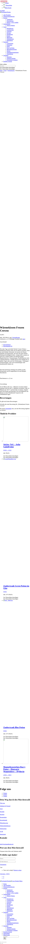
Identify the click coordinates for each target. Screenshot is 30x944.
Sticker (8, 51)
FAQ (1, 809)
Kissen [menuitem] (8, 906)
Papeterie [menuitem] (5, 912)
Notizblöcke (10, 54)
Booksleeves (10, 28)
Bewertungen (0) (7, 346)
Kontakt (2, 811)
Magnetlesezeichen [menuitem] (12, 920)
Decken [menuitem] (9, 903)
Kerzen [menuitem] (5, 888)
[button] (7, 67)
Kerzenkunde (3, 820)
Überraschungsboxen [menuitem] (8, 887)
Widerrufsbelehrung (5, 826)
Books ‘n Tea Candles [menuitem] (12, 893)
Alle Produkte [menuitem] (7, 885)
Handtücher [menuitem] (10, 905)
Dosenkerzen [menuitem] (10, 891)
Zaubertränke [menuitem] (6, 894)
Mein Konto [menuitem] (6, 935)
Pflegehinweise (4, 823)
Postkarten (9, 45)
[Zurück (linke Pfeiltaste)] (0, 943)
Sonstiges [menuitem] (5, 926)
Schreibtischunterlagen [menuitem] (13, 923)
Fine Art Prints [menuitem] (10, 918)
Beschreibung (7, 344)
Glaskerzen (10, 19)
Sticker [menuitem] (8, 921)
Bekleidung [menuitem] (10, 911)
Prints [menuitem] (8, 917)
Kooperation (3, 817)
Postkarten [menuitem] (9, 915)
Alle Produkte (7, 15)
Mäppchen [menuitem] (9, 909)
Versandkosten (16, 337)
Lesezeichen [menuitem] (10, 914)
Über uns (2, 803)
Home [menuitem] (5, 884)
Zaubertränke (6, 24)
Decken (9, 33)
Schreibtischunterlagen (13, 52)
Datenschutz (3, 828)
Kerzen (5, 18)
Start (1, 70)
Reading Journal (7, 61)
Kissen (8, 36)
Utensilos (9, 31)
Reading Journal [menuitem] (7, 932)
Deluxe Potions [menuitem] (11, 896)
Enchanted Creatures (12, 60)
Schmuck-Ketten (11, 58)
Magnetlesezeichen (12, 49)
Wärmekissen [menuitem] (10, 908)
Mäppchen (9, 37)
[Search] (4, 938)
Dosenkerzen (10, 21)
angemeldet (8, 408)
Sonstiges (5, 55)
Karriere (2, 814)
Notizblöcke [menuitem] (10, 924)
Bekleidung (10, 40)
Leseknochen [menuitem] (10, 900)
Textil (4, 27)
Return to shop (17, 870)
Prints (8, 46)
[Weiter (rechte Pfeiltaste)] (2, 943)
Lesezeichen (10, 43)
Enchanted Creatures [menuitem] (12, 930)
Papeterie (5, 42)
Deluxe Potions (11, 25)
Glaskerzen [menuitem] (10, 890)
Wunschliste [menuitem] (6, 933)
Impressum (3, 834)
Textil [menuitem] (4, 897)
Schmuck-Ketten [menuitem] (11, 929)
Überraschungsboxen (8, 16)
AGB (1, 831)
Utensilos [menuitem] (9, 902)
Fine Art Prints (10, 48)
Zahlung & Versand (5, 806)
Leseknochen (10, 30)
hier (24, 339)
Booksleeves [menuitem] (10, 899)
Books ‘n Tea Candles (12, 22)
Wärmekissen (10, 39)
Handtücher (10, 34)
